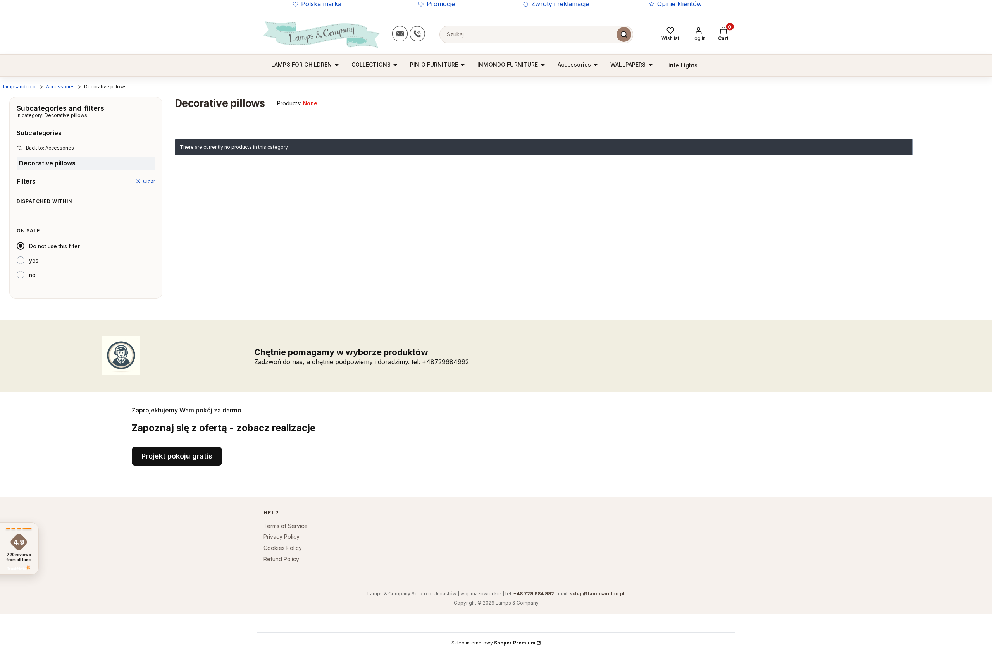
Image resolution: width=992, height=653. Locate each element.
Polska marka (321, 4)
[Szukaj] (624, 34)
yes (33, 260)
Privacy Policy (282, 536)
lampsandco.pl (20, 86)
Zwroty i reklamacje (560, 4)
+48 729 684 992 (533, 593)
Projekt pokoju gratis (176, 456)
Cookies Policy (283, 548)
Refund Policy (281, 559)
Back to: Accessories (50, 148)
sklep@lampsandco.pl (597, 593)
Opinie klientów (679, 4)
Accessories (60, 86)
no (32, 275)
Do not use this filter (54, 246)
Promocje (441, 4)
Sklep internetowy (493, 643)
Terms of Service (286, 525)
